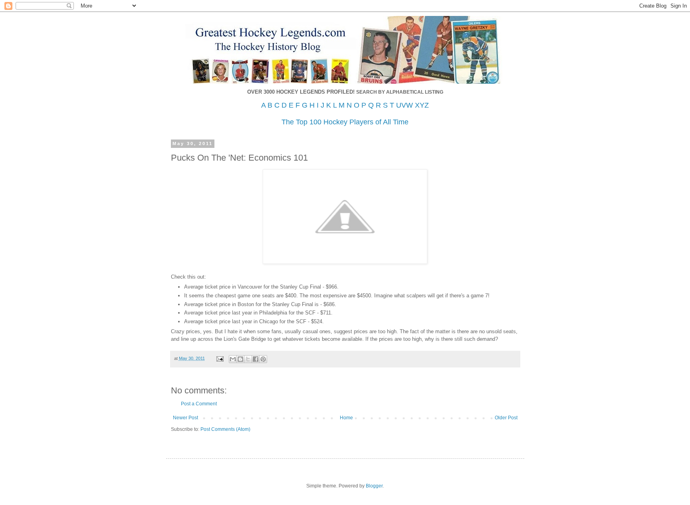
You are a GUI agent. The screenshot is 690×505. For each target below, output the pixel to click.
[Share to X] (248, 359)
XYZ (422, 105)
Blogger (374, 486)
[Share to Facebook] (256, 359)
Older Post (506, 418)
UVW (404, 105)
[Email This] (233, 359)
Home (346, 418)
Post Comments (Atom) (225, 429)
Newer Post (185, 418)
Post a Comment (199, 404)
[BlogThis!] (240, 359)
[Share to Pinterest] (263, 359)
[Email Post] (219, 358)
